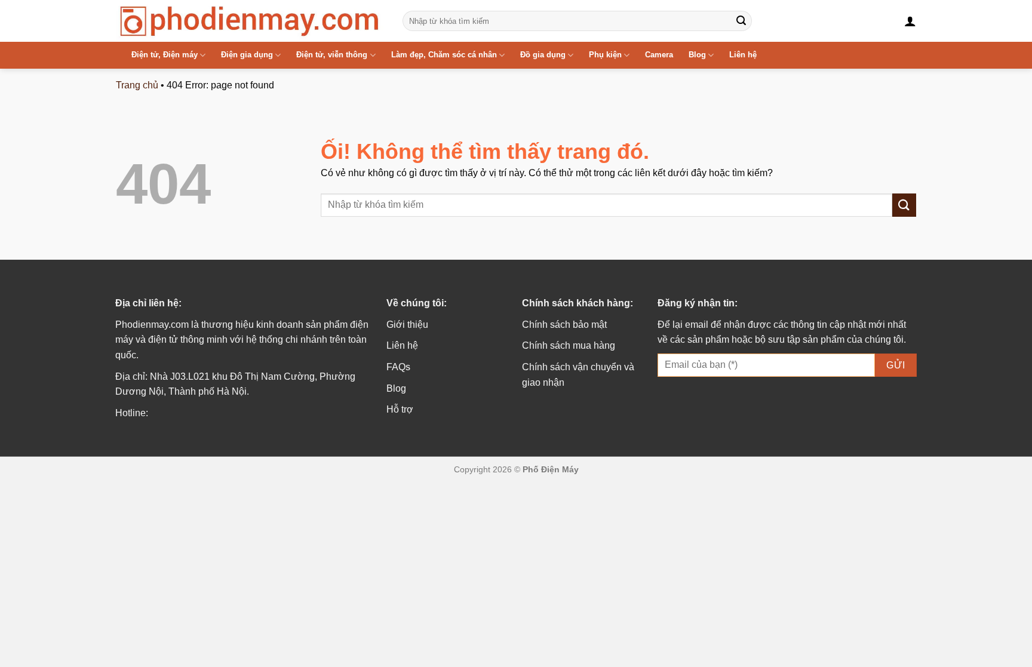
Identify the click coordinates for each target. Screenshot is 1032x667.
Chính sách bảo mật (564, 324)
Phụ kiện (605, 54)
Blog (697, 54)
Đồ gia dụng (543, 54)
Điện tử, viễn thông (331, 54)
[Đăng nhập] (910, 21)
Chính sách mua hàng (568, 345)
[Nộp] (741, 21)
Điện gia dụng (247, 54)
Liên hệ (743, 54)
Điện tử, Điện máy (164, 54)
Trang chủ (137, 85)
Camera (659, 54)
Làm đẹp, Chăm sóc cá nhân (444, 54)
